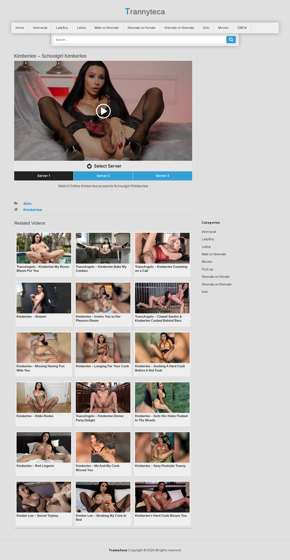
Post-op (207, 269)
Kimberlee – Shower (31, 316)
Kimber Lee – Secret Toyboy (37, 515)
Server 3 (162, 176)
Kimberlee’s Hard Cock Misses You (161, 515)
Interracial (40, 27)
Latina (81, 27)
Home (19, 27)
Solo (206, 27)
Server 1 (43, 176)
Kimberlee (32, 210)
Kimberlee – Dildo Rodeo (35, 416)
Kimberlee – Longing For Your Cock (102, 366)
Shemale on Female (142, 27)
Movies (223, 27)
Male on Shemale (106, 27)
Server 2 (103, 176)
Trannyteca (145, 11)
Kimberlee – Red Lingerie (35, 466)
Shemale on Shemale (179, 27)
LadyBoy (62, 27)
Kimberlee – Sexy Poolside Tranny (160, 466)
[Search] (231, 39)
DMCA (242, 27)
